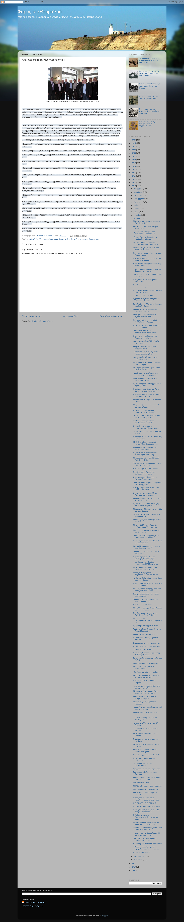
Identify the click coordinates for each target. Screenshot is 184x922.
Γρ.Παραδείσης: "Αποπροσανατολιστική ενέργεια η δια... (147, 620)
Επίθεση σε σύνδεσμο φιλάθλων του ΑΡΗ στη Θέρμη (147, 291)
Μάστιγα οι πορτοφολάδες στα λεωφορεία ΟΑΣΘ (145, 379)
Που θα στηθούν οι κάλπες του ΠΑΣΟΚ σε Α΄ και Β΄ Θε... (145, 614)
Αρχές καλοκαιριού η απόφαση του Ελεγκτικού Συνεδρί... (146, 300)
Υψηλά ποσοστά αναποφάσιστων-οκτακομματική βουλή (146, 416)
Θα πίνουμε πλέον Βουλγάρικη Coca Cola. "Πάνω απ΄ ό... (147, 829)
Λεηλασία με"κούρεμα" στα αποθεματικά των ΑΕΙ (143, 422)
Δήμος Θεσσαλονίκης (62, 239)
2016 (134, 173)
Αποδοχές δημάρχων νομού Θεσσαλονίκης (144, 668)
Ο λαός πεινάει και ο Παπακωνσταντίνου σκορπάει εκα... (145, 817)
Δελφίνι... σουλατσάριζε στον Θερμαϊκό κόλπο (144, 347)
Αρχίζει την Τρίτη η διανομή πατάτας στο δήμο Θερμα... (147, 579)
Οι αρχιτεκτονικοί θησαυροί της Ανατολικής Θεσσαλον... (145, 478)
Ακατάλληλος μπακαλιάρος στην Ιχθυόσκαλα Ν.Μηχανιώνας (145, 374)
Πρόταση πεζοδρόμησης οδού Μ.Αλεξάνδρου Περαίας (145, 321)
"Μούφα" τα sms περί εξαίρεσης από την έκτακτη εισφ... (147, 708)
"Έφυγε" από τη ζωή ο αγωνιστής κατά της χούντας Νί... (146, 353)
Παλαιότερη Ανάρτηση (111, 316)
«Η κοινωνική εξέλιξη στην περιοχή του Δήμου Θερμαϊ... (146, 515)
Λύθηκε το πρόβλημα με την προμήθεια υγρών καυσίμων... (146, 848)
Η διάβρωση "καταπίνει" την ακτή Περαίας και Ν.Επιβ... (146, 489)
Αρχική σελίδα (70, 316)
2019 (134, 163)
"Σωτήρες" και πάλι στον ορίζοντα (146, 672)
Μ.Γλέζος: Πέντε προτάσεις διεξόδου (147, 786)
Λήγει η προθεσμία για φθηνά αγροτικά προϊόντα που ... (144, 316)
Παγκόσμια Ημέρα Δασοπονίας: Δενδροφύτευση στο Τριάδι (145, 568)
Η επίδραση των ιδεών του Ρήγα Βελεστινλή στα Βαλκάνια (146, 390)
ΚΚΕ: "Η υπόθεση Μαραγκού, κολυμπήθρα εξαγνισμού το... (145, 443)
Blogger (105, 916)
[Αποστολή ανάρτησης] (71, 236)
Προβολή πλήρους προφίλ (32, 906)
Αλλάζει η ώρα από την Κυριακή (145, 468)
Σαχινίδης (75, 239)
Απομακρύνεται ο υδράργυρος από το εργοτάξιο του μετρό (147, 590)
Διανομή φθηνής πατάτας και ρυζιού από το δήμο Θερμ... (147, 778)
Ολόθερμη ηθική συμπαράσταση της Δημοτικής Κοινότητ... (147, 395)
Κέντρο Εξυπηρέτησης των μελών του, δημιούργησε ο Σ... (146, 547)
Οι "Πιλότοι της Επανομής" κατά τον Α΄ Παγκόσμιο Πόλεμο (149, 86)
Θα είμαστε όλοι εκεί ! (141, 852)
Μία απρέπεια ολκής (141, 783)
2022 (134, 153)
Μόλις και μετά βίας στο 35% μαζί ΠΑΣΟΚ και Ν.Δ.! (146, 459)
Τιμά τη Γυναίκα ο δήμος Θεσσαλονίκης (142, 764)
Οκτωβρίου (138, 195)
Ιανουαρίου (138, 860)
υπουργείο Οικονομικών (89, 239)
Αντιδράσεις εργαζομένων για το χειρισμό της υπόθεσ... (145, 448)
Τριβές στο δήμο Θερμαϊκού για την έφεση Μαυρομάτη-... (147, 630)
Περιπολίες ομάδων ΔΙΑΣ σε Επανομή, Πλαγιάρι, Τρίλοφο (145, 558)
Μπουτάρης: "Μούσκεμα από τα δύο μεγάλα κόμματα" (147, 510)
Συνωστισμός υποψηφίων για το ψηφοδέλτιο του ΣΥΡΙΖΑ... (146, 537)
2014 (134, 179)
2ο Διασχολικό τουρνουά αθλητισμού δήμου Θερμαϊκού (147, 326)
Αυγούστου (138, 202)
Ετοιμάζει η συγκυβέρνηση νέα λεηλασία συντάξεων (145, 337)
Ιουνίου (137, 208)
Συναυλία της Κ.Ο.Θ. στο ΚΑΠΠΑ (146, 755)
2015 (134, 176)
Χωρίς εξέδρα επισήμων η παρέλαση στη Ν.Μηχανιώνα (147, 483)
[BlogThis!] (78, 236)
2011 (134, 864)
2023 (134, 150)
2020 (134, 160)
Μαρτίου (137, 218)
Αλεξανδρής (33, 239)
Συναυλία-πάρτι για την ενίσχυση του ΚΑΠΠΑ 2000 (146, 249)
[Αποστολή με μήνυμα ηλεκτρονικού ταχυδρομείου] (75, 236)
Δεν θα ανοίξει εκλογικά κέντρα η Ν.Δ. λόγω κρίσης (145, 358)
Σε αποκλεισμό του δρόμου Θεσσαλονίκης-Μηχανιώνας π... (146, 243)
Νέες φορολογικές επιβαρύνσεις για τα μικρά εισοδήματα (147, 259)
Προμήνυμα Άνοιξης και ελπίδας (145, 626)
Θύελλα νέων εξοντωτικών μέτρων (146, 646)
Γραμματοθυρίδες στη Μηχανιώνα (146, 769)
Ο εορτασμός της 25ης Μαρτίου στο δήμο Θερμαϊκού (147, 584)
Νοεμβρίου (138, 192)
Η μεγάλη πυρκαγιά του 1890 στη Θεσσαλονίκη (148, 97)
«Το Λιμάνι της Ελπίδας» (142, 604)
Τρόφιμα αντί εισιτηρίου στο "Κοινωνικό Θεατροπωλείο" (144, 233)
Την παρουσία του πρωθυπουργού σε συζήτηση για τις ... (147, 464)
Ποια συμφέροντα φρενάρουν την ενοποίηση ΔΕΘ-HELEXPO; (146, 823)
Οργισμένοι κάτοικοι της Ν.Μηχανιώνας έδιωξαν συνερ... (146, 427)
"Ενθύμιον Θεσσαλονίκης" (143, 649)
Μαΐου (136, 212)
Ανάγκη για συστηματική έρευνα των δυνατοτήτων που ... (147, 270)
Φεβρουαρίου (139, 856)
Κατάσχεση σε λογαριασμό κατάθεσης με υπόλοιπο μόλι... (146, 799)
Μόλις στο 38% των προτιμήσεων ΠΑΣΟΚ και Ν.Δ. (146, 222)
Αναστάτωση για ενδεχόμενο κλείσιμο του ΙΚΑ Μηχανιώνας (145, 563)
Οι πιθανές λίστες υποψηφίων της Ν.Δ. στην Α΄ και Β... (146, 654)
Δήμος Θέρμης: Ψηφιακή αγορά (145, 634)
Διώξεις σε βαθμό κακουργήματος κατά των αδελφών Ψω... (146, 676)
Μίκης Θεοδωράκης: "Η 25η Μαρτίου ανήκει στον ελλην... (147, 609)
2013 (134, 183)
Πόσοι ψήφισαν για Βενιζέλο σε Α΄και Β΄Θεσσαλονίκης (147, 542)
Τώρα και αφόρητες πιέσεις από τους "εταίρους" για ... (145, 600)
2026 (134, 140)
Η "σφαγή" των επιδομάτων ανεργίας (147, 844)
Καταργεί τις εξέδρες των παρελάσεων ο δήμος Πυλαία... (146, 574)
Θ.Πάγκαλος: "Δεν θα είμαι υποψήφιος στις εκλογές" (144, 411)
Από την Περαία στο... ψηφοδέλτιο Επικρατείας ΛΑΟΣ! (146, 369)
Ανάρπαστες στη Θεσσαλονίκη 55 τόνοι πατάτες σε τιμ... (146, 834)
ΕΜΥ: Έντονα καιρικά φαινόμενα (145, 663)
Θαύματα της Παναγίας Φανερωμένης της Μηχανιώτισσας (148, 124)
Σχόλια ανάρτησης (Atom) (42, 321)
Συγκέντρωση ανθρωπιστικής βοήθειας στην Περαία (144, 473)
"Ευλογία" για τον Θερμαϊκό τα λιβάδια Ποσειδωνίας (145, 238)
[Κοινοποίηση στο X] (80, 236)
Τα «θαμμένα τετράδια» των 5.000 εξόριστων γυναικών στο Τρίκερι (150, 61)
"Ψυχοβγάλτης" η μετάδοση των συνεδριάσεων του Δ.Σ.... (145, 839)
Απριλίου (137, 215)
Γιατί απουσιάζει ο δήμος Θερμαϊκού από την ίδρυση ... (147, 363)
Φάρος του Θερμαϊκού (40, 11)
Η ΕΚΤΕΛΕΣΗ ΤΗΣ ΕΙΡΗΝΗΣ (144, 803)
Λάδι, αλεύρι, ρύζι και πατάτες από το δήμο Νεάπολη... (146, 687)
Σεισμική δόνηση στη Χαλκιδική (145, 789)
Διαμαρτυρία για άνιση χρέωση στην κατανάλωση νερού (147, 499)
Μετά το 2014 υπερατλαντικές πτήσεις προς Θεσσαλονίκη (145, 526)
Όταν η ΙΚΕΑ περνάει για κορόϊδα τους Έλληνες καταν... (146, 811)
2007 (134, 870)
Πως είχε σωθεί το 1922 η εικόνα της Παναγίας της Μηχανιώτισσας (149, 73)
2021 (134, 156)
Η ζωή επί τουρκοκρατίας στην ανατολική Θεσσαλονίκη (145, 454)
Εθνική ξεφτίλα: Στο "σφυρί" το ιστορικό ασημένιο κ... (145, 697)
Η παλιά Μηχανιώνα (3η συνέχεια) (146, 806)
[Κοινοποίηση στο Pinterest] (85, 236)
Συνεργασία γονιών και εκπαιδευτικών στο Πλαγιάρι (145, 332)
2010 (134, 867)
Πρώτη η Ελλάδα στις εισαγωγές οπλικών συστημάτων (146, 505)
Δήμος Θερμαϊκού (46, 239)
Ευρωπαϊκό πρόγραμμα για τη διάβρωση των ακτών (145, 310)
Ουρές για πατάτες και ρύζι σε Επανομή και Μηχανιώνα (145, 494)
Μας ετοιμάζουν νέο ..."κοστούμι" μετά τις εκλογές (146, 406)
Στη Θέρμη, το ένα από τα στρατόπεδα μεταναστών (144, 286)
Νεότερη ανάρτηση (32, 316)
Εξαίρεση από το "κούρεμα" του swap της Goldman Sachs (145, 692)
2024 (134, 146)
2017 (134, 169)
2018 (134, 166)
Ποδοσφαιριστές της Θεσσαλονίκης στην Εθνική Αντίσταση (149, 111)
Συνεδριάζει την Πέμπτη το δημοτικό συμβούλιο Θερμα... (147, 305)
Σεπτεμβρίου (139, 199)
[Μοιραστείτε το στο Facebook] (83, 236)
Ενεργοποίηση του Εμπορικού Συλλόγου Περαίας (145, 751)
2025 (134, 143)
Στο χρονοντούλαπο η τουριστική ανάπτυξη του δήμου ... (146, 595)
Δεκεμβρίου (138, 189)
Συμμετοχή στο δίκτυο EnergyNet (146, 643)
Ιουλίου (137, 205)
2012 (134, 186)
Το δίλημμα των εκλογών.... (144, 295)
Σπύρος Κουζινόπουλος (34, 902)
